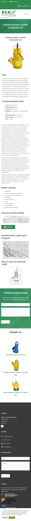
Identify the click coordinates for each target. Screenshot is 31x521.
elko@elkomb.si (15, 1)
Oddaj (5, 322)
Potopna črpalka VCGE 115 (15, 355)
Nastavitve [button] (5, 517)
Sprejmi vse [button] (12, 517)
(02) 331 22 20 (6, 1)
